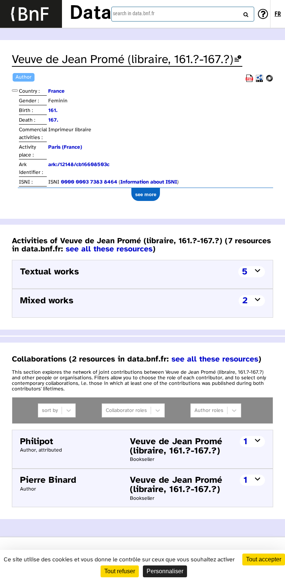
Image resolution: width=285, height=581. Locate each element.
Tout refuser (119, 571)
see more (145, 194)
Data (90, 13)
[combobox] (182, 14)
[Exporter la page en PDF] (249, 80)
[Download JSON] (269, 80)
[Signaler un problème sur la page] (237, 60)
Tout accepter (263, 559)
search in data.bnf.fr (133, 13)
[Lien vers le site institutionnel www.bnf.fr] (31, 14)
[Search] (245, 13)
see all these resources (109, 249)
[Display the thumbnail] (15, 90)
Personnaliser (165, 571)
